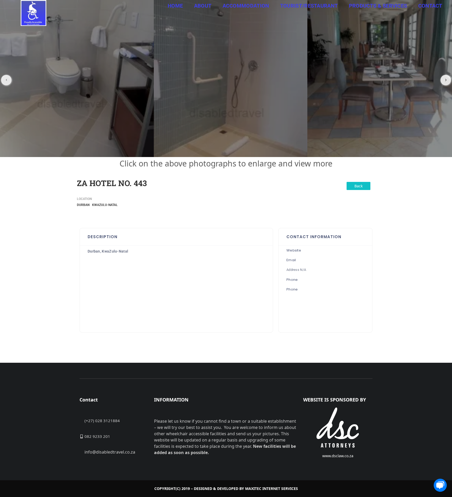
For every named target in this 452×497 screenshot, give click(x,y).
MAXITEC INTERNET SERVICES (271, 488)
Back (358, 185)
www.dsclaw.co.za (337, 455)
